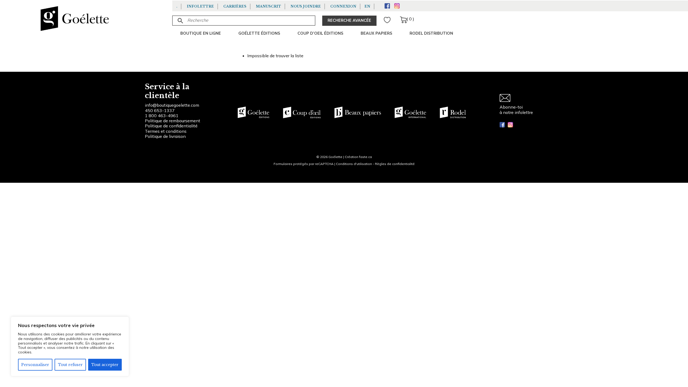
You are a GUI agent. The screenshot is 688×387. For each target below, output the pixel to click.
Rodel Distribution (431, 33)
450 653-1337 (160, 110)
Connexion (343, 6)
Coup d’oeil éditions (320, 33)
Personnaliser (35, 364)
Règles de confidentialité (395, 164)
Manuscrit (268, 6)
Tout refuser (70, 364)
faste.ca (365, 157)
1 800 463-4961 (161, 115)
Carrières (234, 6)
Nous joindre (306, 6)
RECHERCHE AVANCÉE (349, 20)
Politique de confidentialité (171, 125)
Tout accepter (105, 364)
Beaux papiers (376, 33)
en (367, 6)
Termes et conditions (166, 131)
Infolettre (200, 6)
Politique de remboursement (172, 120)
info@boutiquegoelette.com (172, 105)
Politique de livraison (165, 136)
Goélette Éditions (259, 33)
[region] (70, 346)
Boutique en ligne (200, 33)
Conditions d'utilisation (354, 164)
